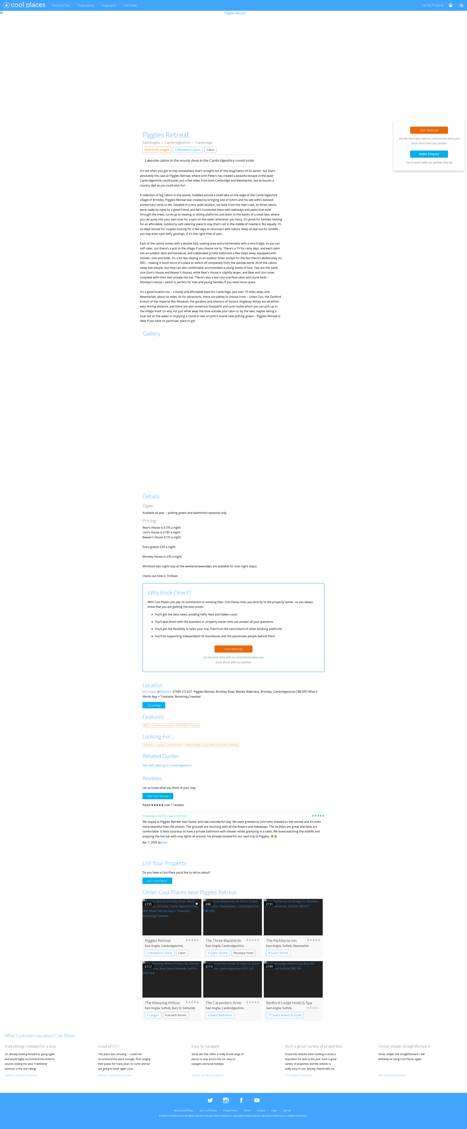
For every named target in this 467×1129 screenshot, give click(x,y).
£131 (269, 904)
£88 (208, 904)
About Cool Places (183, 1110)
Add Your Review (158, 796)
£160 (269, 966)
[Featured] (196, 903)
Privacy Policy (230, 1110)
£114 (209, 966)
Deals (130, 5)
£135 (148, 904)
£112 (148, 966)
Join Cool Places (157, 881)
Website (165, 692)
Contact (150, 692)
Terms (247, 1110)
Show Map (154, 705)
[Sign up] (449, 5)
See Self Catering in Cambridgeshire (166, 765)
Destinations (86, 5)
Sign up (287, 1110)
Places (61, 5)
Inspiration (109, 5)
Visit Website (429, 130)
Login (274, 1110)
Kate (164, 842)
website (225, 1115)
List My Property (432, 5)
